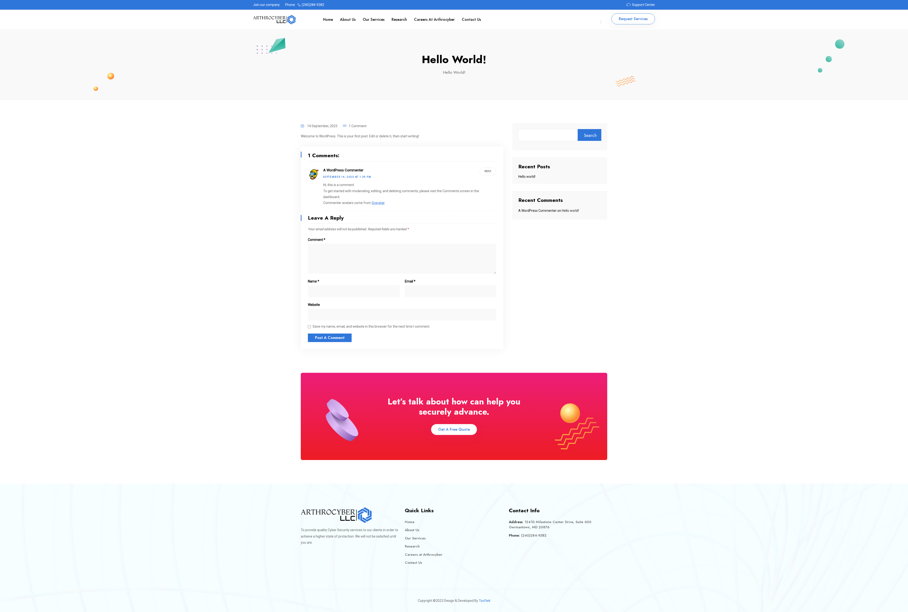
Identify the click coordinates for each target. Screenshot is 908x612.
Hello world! (526, 176)
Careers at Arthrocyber (434, 19)
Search (590, 135)
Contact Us (471, 19)
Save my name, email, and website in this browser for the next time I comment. (371, 326)
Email (410, 281)
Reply (488, 171)
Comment (316, 239)
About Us (348, 19)
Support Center (643, 5)
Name (313, 281)
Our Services (373, 19)
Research (399, 19)
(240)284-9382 (313, 5)
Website (314, 304)
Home (328, 19)
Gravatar (378, 203)
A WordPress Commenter (343, 170)
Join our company (266, 5)
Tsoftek (484, 601)
